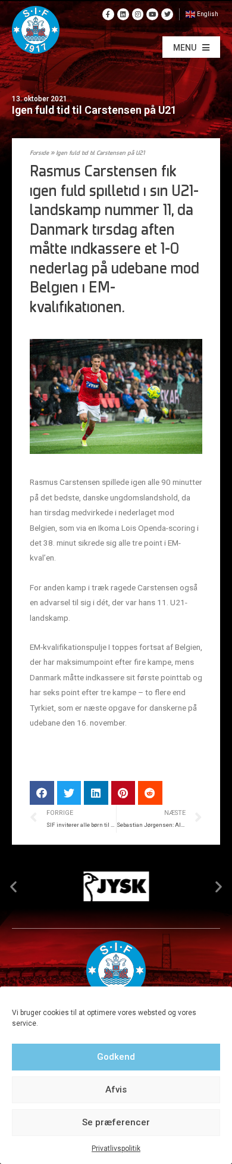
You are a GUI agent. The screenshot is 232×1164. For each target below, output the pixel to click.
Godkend (116, 1056)
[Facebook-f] (108, 14)
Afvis (116, 1089)
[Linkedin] (123, 14)
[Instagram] (138, 14)
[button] (191, 47)
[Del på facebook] (42, 793)
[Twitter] (167, 14)
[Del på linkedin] (96, 793)
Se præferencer (116, 1122)
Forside (39, 153)
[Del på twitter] (69, 793)
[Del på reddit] (150, 793)
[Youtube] (152, 14)
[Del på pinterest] (123, 793)
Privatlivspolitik (116, 1148)
